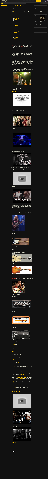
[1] (13, 11)
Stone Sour (21, 8)
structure (19, 362)
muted (13, 381)
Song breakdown (16, 37)
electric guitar (21, 377)
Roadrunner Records (41, 23)
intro (13, 366)
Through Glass (41, 9)
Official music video (16, 18)
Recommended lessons (15, 38)
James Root (16, 25)
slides (32, 379)
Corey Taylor (16, 24)
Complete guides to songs (37, 34)
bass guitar (25, 377)
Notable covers (16, 20)
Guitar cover (15, 39)
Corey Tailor (13, 45)
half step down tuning (23, 235)
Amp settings (15, 32)
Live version (15, 19)
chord (27, 366)
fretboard (31, 247)
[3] (30, 170)
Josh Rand (16, 26)
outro (13, 388)
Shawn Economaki (17, 31)
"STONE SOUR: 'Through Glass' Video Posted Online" (24, 443)
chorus (14, 366)
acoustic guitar (21, 378)
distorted (13, 344)
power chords (29, 380)
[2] (16, 64)
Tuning (13, 33)
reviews (45, 21)
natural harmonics (23, 374)
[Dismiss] (46, 1)
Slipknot (22, 46)
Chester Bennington (15, 168)
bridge (14, 380)
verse (19, 373)
